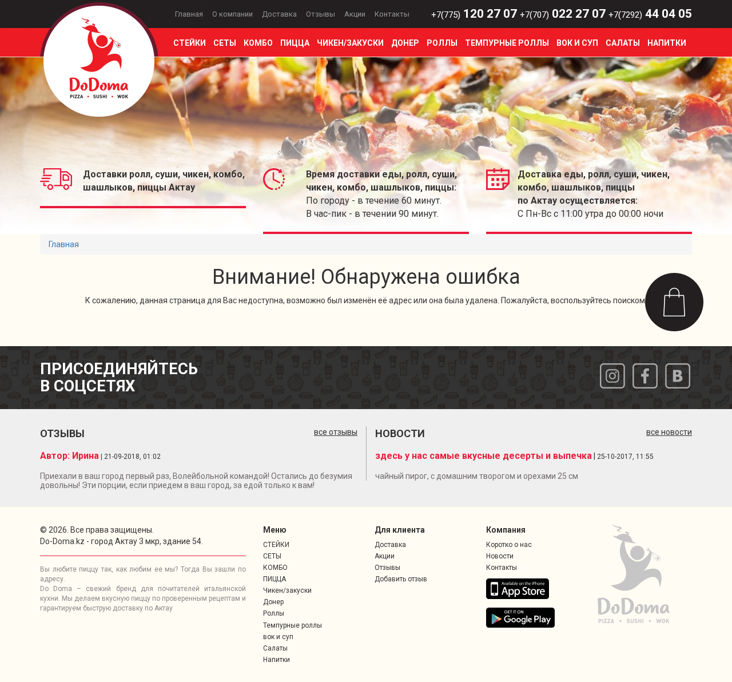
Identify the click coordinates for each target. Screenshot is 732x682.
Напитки (666, 42)
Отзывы (320, 14)
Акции (354, 14)
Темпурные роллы (507, 42)
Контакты (392, 14)
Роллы (442, 42)
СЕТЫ (224, 42)
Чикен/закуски (350, 42)
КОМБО (258, 42)
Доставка (279, 14)
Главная (189, 14)
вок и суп (577, 42)
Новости (500, 556)
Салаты (623, 42)
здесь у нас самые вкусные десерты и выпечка (483, 455)
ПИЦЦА (294, 42)
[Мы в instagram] (612, 375)
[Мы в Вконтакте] (677, 375)
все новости (669, 432)
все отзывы (335, 432)
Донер (405, 42)
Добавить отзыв (401, 579)
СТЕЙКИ (189, 42)
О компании (232, 14)
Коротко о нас (509, 545)
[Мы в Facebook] (645, 375)
